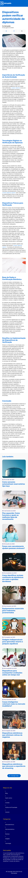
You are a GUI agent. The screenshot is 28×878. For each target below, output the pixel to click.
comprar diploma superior (9, 192)
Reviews (7, 834)
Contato (7, 802)
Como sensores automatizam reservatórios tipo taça (13, 484)
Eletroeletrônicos (9, 824)
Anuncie (7, 812)
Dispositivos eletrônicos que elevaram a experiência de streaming (13, 766)
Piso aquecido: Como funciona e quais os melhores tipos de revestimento (11, 516)
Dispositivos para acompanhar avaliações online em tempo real (12, 673)
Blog (6, 793)
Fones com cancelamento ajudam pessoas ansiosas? (13, 547)
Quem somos (8, 798)
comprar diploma (15, 88)
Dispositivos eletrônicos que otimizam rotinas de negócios (12, 735)
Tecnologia (8, 843)
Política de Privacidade (11, 807)
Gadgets (7, 838)
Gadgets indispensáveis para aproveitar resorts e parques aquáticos (12, 642)
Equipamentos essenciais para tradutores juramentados (13, 611)
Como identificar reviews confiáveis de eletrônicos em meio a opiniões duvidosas (12, 578)
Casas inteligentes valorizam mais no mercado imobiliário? (13, 704)
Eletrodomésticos (9, 829)
